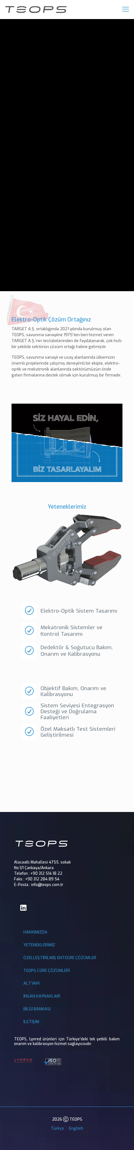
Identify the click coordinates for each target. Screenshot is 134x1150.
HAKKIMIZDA (35, 932)
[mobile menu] (125, 9)
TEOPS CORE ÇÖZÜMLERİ (46, 970)
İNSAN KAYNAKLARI (41, 996)
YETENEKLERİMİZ (39, 945)
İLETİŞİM (31, 1021)
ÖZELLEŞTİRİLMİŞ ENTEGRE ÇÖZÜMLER (59, 957)
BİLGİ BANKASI (36, 1009)
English (76, 1128)
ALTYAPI (31, 983)
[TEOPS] (36, 9)
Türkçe (57, 1128)
